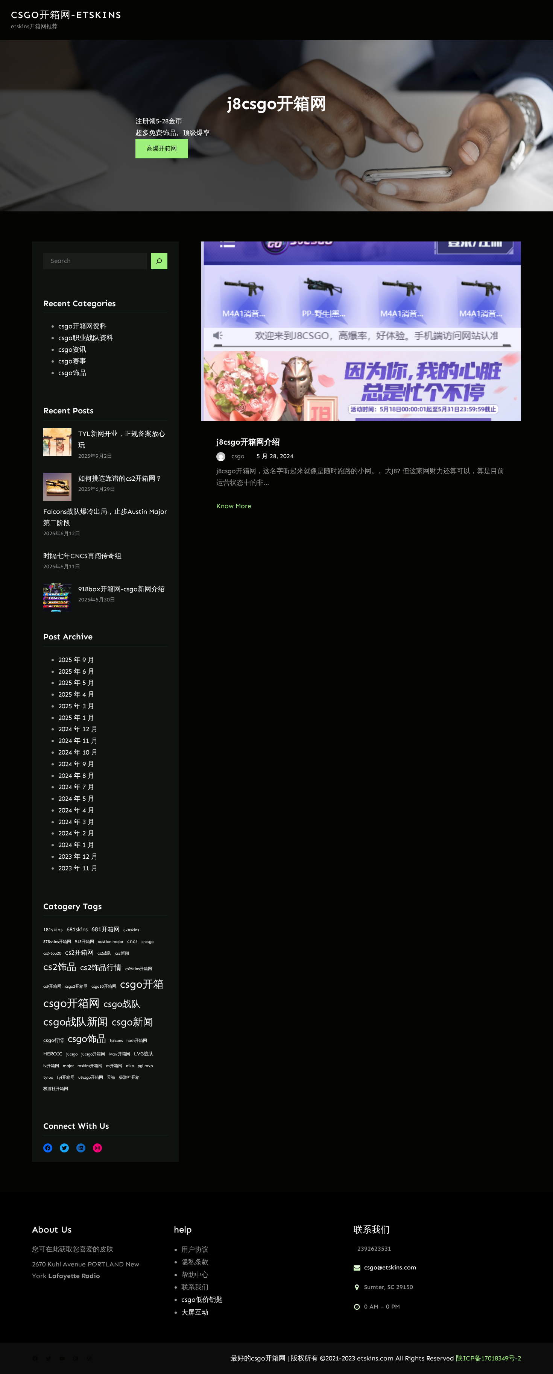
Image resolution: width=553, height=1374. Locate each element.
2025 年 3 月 (76, 706)
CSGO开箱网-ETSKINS (66, 15)
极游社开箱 (129, 1077)
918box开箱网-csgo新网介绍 (121, 589)
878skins (131, 930)
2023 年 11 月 (78, 868)
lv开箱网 (51, 1065)
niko (130, 1065)
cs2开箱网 (79, 952)
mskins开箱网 (89, 1065)
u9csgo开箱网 (90, 1077)
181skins (53, 929)
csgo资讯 (72, 349)
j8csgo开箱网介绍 (248, 441)
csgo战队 (121, 1004)
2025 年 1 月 (76, 718)
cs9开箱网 (52, 986)
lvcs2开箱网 (119, 1054)
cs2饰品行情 (101, 967)
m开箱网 (114, 1065)
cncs (132, 941)
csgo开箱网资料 (82, 326)
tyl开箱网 (65, 1077)
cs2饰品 (59, 967)
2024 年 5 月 (76, 798)
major (68, 1065)
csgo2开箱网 (76, 986)
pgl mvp (145, 1065)
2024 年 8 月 (76, 775)
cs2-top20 (52, 953)
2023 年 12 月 (78, 856)
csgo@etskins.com (390, 1267)
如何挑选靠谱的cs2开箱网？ (120, 478)
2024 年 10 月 (78, 752)
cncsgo (147, 941)
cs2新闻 (122, 953)
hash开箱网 (136, 1040)
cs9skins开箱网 (138, 968)
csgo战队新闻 (75, 1022)
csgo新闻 (132, 1022)
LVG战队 (143, 1054)
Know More (233, 506)
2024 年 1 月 (76, 845)
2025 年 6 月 (76, 671)
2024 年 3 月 (76, 822)
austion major (110, 941)
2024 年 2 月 (76, 833)
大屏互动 (194, 1312)
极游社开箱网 (55, 1088)
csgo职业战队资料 (85, 338)
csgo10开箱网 (103, 986)
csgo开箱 (142, 984)
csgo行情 (53, 1040)
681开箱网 (105, 929)
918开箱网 (84, 941)
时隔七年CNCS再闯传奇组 (82, 556)
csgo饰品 (72, 373)
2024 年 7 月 (76, 787)
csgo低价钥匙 (202, 1299)
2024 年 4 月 (76, 810)
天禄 (111, 1077)
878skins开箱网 (57, 941)
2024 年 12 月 (78, 729)
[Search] (159, 261)
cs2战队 (104, 953)
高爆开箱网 (162, 148)
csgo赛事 (72, 361)
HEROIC (52, 1054)
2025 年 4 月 (76, 694)
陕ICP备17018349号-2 (488, 1358)
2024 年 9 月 (76, 764)
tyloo (48, 1077)
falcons (116, 1040)
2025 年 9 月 (76, 660)
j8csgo (71, 1054)
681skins (77, 929)
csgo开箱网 (71, 1003)
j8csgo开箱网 (93, 1054)
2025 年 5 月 (76, 683)
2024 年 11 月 (78, 740)
